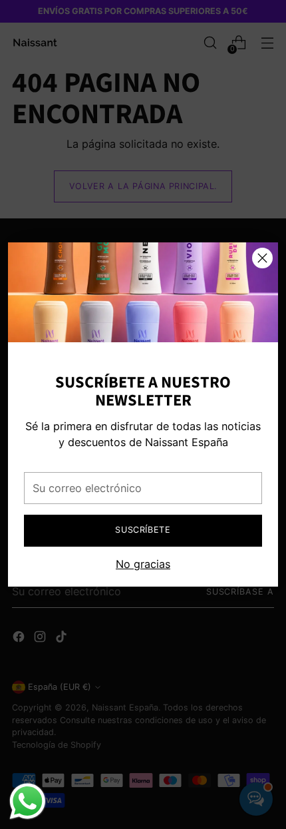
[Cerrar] (262, 258)
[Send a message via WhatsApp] (28, 801)
